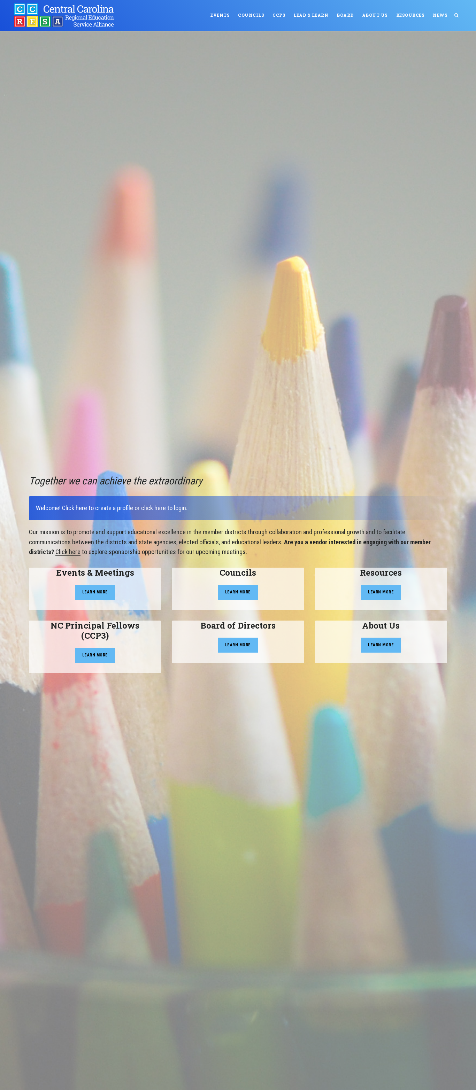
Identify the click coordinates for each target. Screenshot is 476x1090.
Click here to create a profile (97, 508)
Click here (67, 551)
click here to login (163, 508)
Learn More (95, 592)
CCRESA (66, 15)
